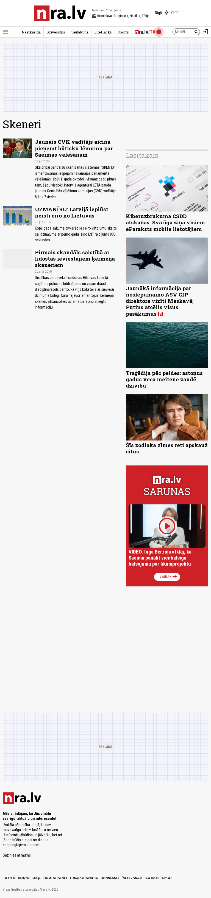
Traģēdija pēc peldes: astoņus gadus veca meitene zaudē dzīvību (164, 379)
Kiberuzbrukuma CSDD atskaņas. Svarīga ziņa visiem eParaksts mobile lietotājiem (165, 222)
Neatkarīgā (31, 32)
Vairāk (169, 577)
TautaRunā (79, 32)
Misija (36, 878)
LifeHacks (103, 32)
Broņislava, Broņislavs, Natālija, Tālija (120, 16)
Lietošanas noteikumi (84, 878)
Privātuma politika (55, 878)
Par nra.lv (9, 878)
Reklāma (24, 878)
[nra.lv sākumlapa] (60, 13)
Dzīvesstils (55, 32)
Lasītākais (142, 155)
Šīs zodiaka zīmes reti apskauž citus (166, 448)
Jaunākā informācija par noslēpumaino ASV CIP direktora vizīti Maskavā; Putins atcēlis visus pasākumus (159, 301)
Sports (123, 32)
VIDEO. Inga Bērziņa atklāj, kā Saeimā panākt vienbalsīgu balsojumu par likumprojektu (160, 558)
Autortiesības (110, 878)
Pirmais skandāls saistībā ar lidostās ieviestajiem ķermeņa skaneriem (75, 258)
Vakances (152, 878)
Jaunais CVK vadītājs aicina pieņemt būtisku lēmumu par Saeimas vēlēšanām (74, 148)
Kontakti (167, 878)
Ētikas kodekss (132, 878)
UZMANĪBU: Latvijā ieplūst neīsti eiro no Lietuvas (71, 212)
